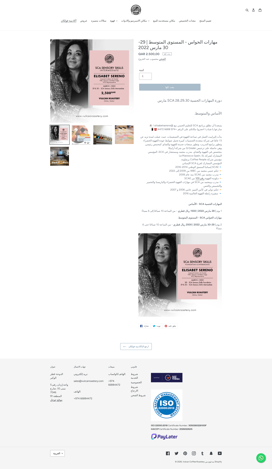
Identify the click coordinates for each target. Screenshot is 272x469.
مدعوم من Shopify (213, 462)
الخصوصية (136, 382)
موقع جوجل (56, 399)
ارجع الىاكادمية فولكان (138, 346)
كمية (141, 70)
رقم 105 (200, 178)
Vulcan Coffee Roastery (194, 462)
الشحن (162, 59)
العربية (56, 453)
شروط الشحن (138, 395)
